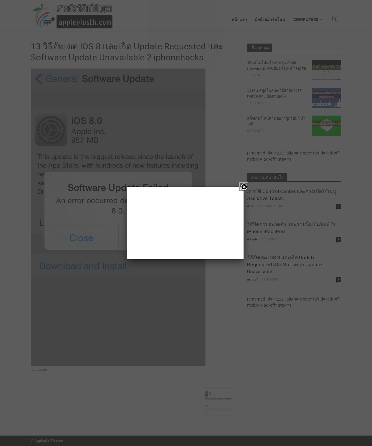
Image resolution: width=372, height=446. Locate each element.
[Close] (243, 186)
